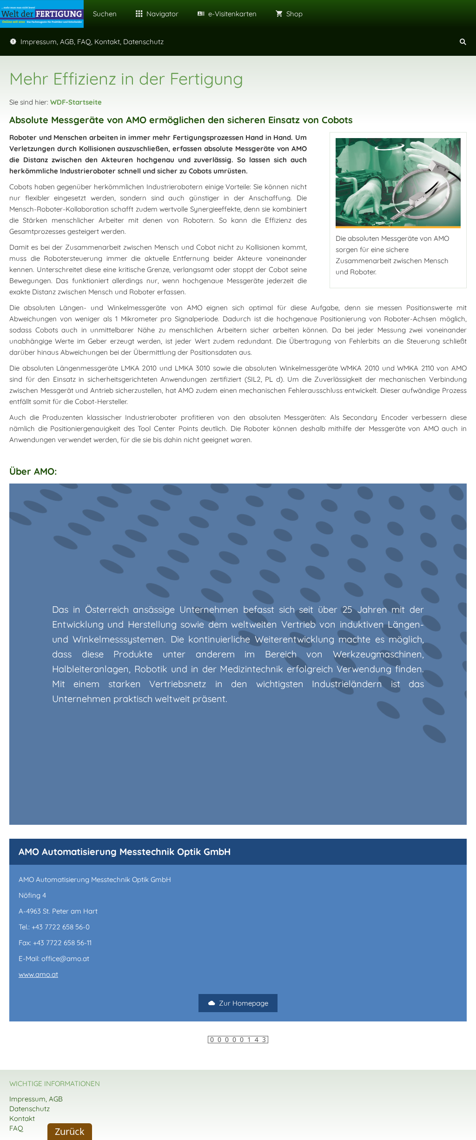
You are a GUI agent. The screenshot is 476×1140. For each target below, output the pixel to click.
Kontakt (22, 1118)
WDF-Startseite (76, 102)
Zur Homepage (243, 1003)
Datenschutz (29, 1108)
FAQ (16, 1128)
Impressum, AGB (36, 1098)
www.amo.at (38, 974)
